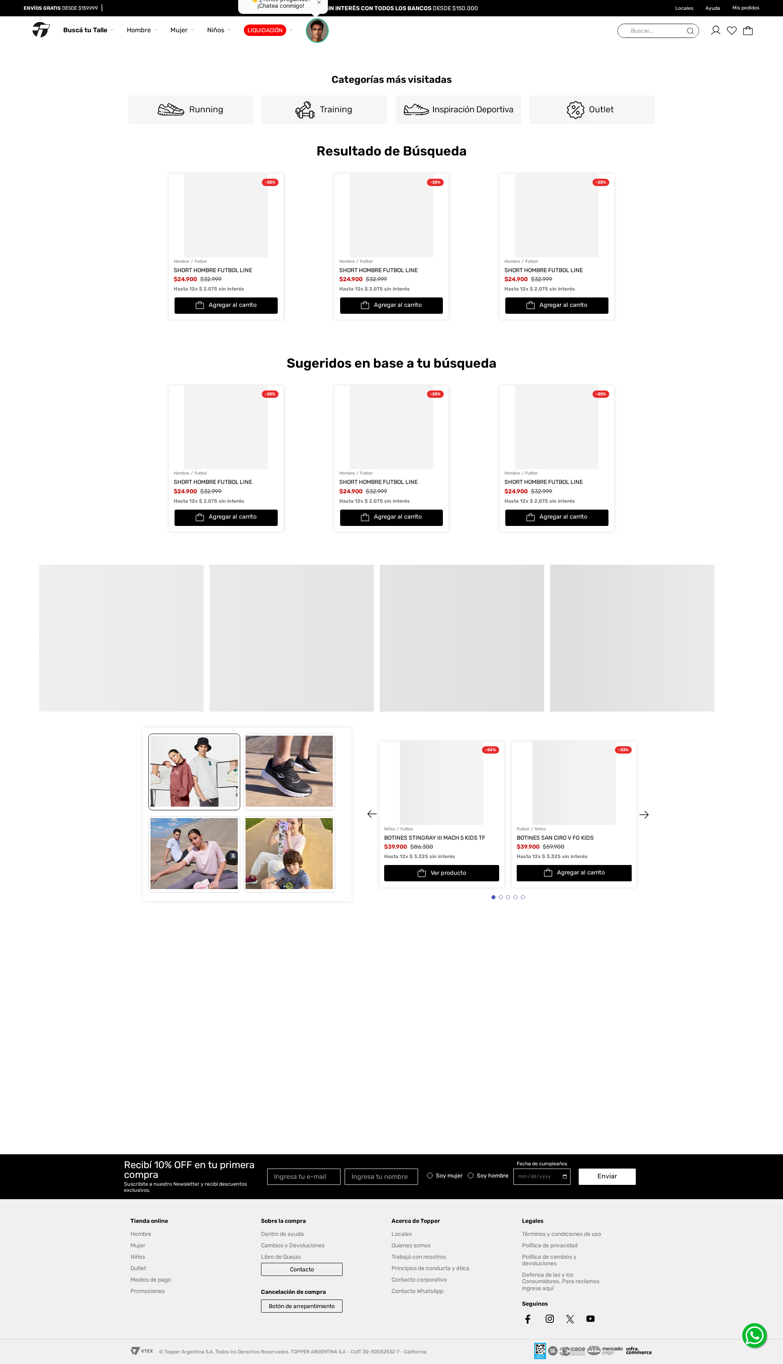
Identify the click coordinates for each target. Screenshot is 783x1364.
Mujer (179, 30)
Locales (684, 8)
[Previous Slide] (147, 518)
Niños (215, 30)
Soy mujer (449, 1176)
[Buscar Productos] (692, 31)
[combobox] (658, 31)
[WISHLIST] (731, 30)
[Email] (306, 1176)
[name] (383, 1176)
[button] (385, 603)
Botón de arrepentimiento (302, 1306)
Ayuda (713, 8)
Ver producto (448, 733)
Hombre (139, 30)
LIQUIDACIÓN (265, 30)
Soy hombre (493, 1176)
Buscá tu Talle (85, 30)
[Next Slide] (635, 518)
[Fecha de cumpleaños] (544, 1177)
